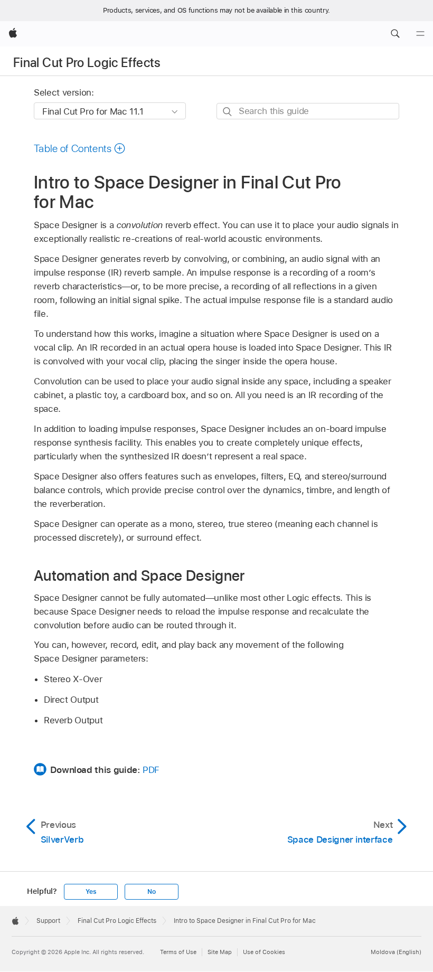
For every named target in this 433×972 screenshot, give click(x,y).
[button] (395, 33)
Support (48, 920)
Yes (91, 891)
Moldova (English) (396, 952)
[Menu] (420, 33)
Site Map (220, 952)
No (151, 891)
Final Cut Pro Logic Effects (87, 62)
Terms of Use (178, 952)
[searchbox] (307, 111)
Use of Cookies (264, 952)
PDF (151, 770)
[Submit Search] (227, 111)
